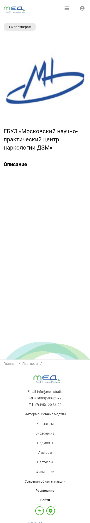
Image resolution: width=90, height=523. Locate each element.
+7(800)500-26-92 (47, 398)
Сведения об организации (45, 481)
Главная (10, 363)
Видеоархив (45, 433)
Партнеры (30, 363)
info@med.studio (50, 392)
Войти (45, 500)
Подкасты (45, 443)
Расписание (45, 490)
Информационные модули (45, 414)
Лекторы (45, 452)
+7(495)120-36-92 (47, 405)
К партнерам (21, 27)
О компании (45, 472)
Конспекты (45, 424)
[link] (10, 363)
